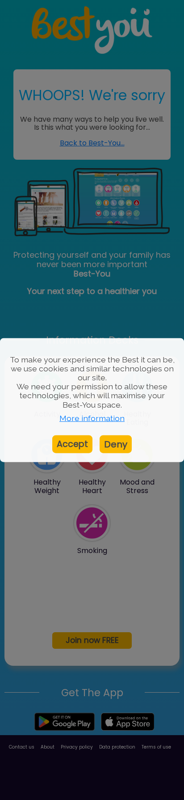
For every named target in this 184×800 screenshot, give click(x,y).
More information (92, 418)
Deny (115, 444)
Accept (72, 444)
